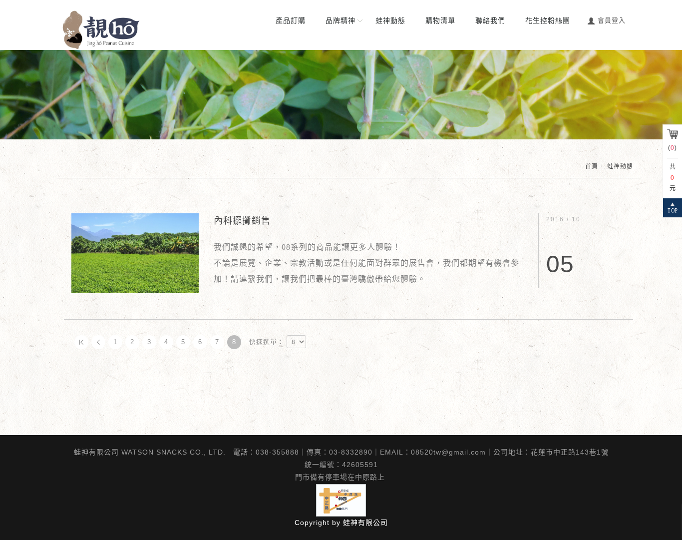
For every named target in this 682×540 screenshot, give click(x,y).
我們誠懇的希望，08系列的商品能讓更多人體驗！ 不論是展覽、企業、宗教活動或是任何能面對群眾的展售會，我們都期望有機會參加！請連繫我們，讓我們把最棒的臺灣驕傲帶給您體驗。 (366, 263)
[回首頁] (101, 30)
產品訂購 (291, 20)
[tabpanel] (341, 94)
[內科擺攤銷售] (135, 252)
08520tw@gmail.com (448, 452)
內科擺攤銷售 (242, 221)
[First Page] (81, 342)
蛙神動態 (620, 166)
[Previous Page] (98, 342)
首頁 (591, 166)
